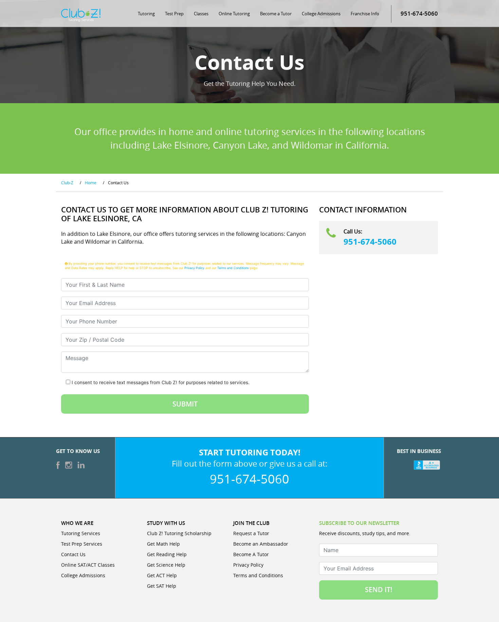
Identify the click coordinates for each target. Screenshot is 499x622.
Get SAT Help (161, 586)
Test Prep (174, 14)
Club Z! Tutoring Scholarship (179, 533)
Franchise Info (365, 14)
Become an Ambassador (260, 544)
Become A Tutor (251, 554)
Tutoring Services (80, 533)
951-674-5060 (370, 241)
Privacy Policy (194, 268)
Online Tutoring (234, 14)
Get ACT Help (162, 575)
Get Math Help (163, 544)
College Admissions (321, 14)
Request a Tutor (251, 533)
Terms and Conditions (233, 268)
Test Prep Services (81, 544)
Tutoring (146, 14)
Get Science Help (166, 565)
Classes (201, 14)
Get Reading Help (167, 554)
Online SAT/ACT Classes (88, 565)
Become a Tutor (276, 14)
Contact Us (73, 554)
